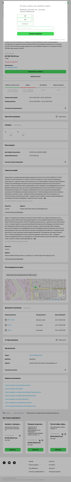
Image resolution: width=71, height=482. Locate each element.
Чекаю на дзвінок (35, 34)
